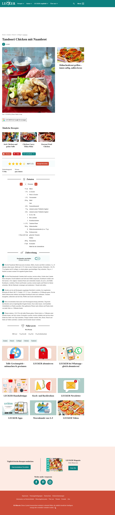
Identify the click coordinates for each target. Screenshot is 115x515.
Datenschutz (47, 496)
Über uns (53, 3)
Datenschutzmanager (58, 496)
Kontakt (63, 499)
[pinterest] (43, 482)
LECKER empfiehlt (40, 3)
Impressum (25, 496)
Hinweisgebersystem (41, 499)
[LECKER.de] (8, 3)
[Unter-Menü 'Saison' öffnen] (31, 3)
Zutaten (9, 35)
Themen (57, 499)
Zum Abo (73, 468)
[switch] (37, 258)
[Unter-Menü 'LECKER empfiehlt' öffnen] (47, 3)
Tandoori (33, 341)
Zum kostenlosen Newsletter (20, 467)
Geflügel (19, 35)
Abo (68, 499)
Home (4, 35)
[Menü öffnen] (83, 4)
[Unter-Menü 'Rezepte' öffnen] (23, 3)
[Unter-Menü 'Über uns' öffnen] (57, 3)
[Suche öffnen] (73, 3)
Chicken (25, 35)
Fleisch (14, 35)
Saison (28, 3)
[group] (28, 141)
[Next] (53, 137)
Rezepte (19, 3)
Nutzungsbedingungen (36, 496)
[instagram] (50, 482)
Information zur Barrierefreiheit (25, 499)
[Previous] (3, 137)
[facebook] (36, 482)
